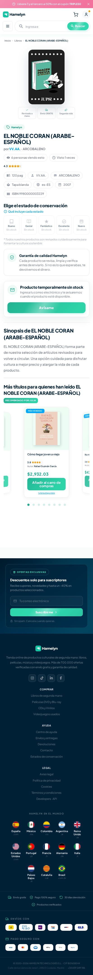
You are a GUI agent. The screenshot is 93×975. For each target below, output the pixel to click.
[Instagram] (32, 678)
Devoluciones (46, 744)
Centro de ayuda (46, 732)
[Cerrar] (88, 4)
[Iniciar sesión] (86, 14)
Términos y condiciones (46, 792)
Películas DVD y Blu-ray (46, 702)
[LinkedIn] (51, 678)
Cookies (46, 786)
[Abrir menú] (8, 26)
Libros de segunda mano (46, 695)
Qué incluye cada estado (25, 211)
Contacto (46, 750)
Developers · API (46, 798)
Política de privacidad (46, 780)
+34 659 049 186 (76, 967)
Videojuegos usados (46, 714)
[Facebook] (61, 678)
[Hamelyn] (14, 14)
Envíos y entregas (47, 738)
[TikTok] (42, 678)
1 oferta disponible (46, 493)
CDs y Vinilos (46, 708)
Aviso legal (46, 774)
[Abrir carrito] (75, 14)
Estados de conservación (46, 756)
